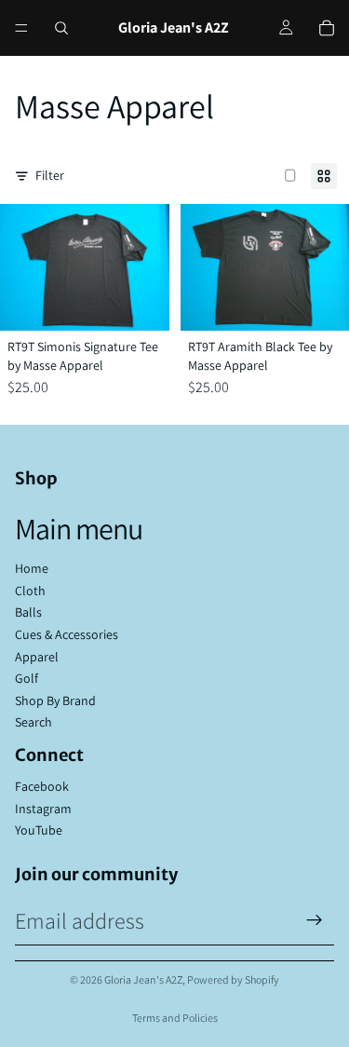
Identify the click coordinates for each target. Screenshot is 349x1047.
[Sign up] (314, 920)
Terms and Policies (175, 1018)
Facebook (42, 786)
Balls (28, 612)
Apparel (37, 656)
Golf (26, 678)
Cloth (30, 590)
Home (31, 568)
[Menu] (21, 28)
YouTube (38, 830)
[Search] (61, 27)
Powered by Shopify (233, 979)
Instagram (43, 808)
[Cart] (326, 27)
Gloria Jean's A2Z (143, 979)
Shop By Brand (55, 700)
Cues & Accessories (66, 634)
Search (33, 722)
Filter (49, 175)
